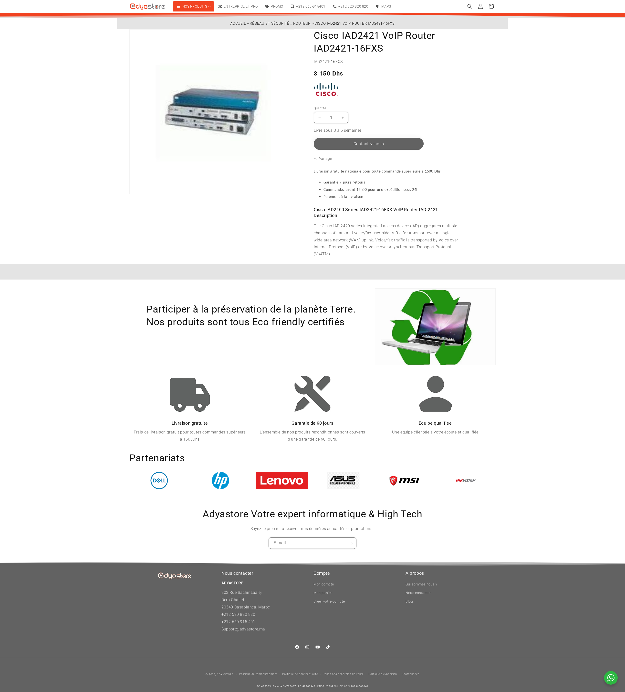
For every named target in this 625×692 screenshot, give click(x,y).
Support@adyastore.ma (243, 629)
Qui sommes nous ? (421, 584)
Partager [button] (326, 159)
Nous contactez (418, 593)
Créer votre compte (329, 601)
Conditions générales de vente (343, 674)
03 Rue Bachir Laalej (243, 592)
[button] (469, 6)
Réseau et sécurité (270, 23)
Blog (409, 601)
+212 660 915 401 (238, 621)
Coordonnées (410, 674)
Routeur (302, 23)
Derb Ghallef (232, 599)
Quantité (320, 108)
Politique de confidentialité (300, 674)
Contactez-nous (369, 143)
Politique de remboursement (258, 674)
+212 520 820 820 (238, 614)
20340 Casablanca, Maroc (245, 607)
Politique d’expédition (382, 674)
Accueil (238, 23)
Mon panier (322, 593)
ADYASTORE (225, 674)
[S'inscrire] (350, 543)
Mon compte (323, 584)
